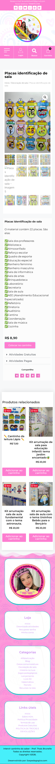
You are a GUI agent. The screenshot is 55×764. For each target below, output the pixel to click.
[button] (6, 50)
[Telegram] (39, 8)
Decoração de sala (19, 83)
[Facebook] (16, 8)
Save (9, 411)
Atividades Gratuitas (22, 354)
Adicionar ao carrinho (14, 471)
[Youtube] (25, 8)
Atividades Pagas (20, 360)
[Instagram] (20, 8)
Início (7, 83)
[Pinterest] (35, 8)
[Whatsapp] (30, 8)
